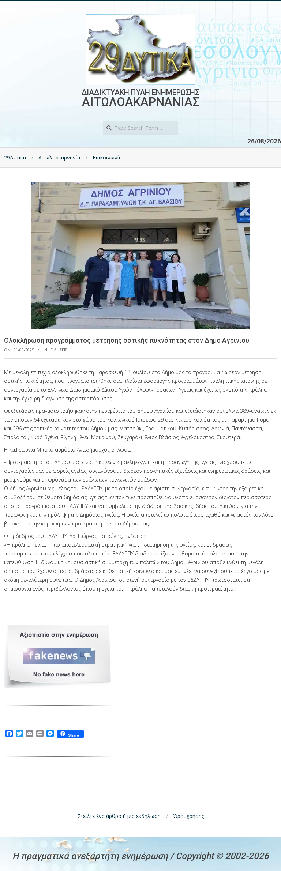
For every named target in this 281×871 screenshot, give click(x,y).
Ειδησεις (58, 349)
